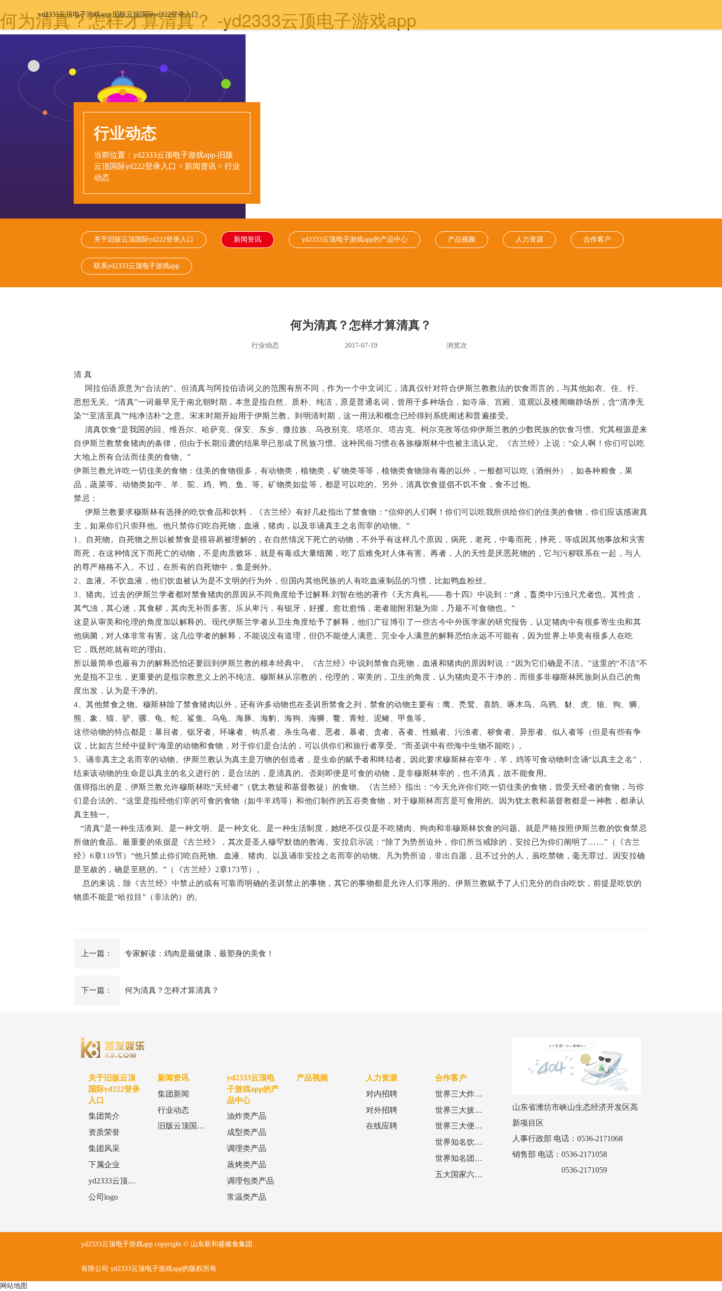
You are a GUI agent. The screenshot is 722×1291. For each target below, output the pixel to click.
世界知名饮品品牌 (466, 1142)
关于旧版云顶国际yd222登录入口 (144, 239)
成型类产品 (246, 1132)
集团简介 (104, 1116)
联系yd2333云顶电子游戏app (136, 266)
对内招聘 (381, 1094)
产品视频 (461, 239)
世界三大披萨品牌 (466, 1110)
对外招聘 (381, 1110)
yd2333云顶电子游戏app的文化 (141, 1181)
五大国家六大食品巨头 (474, 1174)
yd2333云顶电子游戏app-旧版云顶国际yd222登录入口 (118, 14)
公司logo (103, 1197)
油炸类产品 (246, 1116)
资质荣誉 (104, 1132)
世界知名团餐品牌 (466, 1158)
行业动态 (173, 1110)
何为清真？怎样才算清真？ (172, 990)
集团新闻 (173, 1094)
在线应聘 (381, 1126)
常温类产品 (246, 1197)
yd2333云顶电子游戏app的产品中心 (355, 239)
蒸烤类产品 (246, 1164)
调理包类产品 (250, 1181)
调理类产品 (246, 1148)
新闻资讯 (200, 166)
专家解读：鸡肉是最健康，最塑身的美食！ (199, 953)
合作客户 (597, 239)
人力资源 (529, 239)
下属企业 (104, 1164)
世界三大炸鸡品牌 (466, 1094)
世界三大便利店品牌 (470, 1126)
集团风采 (104, 1148)
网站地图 (14, 1286)
